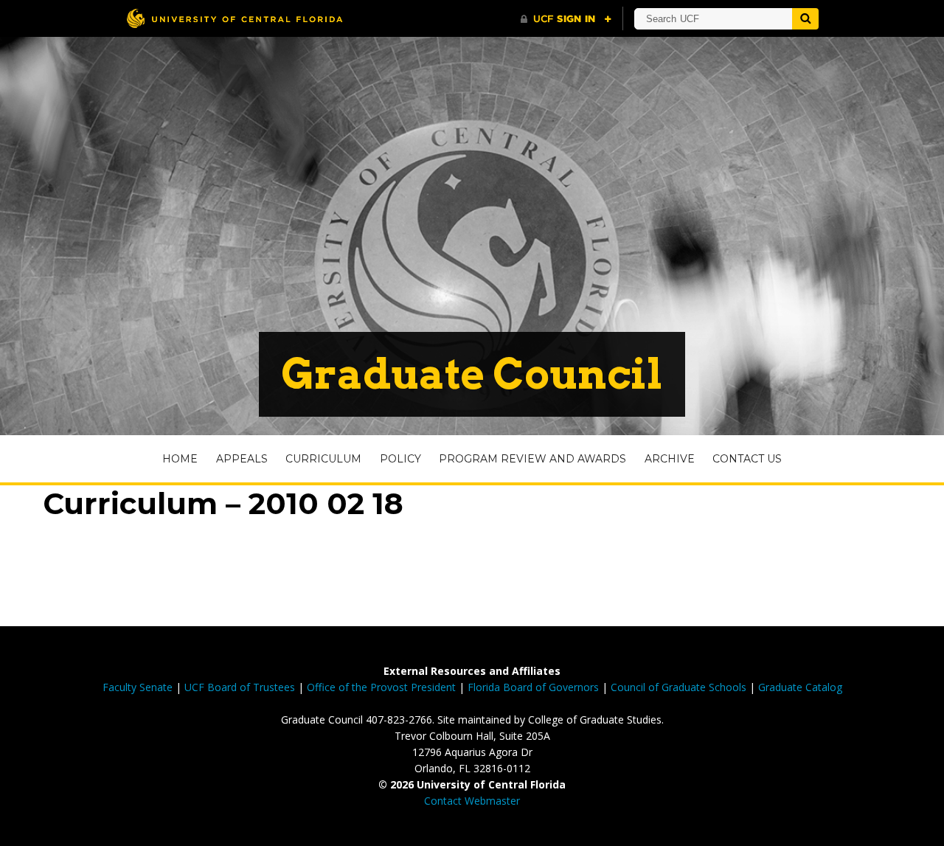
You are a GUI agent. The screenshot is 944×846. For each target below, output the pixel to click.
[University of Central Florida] (234, 18)
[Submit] (805, 19)
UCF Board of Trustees (239, 687)
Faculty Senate (138, 687)
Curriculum (323, 458)
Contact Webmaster (472, 801)
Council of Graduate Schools (678, 687)
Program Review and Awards (532, 458)
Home (180, 458)
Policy (400, 458)
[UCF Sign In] (566, 19)
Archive (670, 458)
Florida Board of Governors (533, 687)
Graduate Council (472, 374)
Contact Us (747, 458)
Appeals (242, 458)
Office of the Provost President (381, 687)
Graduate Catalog (800, 687)
